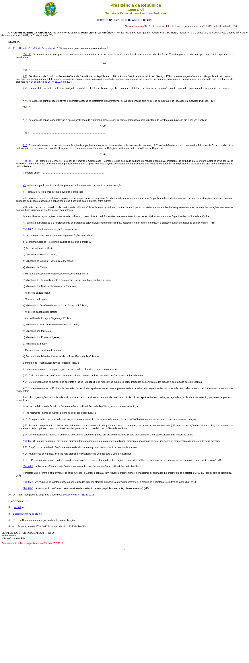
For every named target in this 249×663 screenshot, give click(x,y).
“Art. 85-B (28, 482)
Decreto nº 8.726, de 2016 (80, 494)
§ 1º (25, 76)
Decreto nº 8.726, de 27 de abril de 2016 (40, 48)
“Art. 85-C (28, 488)
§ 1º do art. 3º (20, 501)
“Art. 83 (27, 161)
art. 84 (17, 507)
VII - (25, 198)
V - (24, 185)
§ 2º (25, 88)
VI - (25, 191)
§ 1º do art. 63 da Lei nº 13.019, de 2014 (50, 81)
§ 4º (25, 100)
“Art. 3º (27, 54)
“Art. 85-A (28, 466)
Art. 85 (27, 441)
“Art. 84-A (28, 229)
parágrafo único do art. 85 (28, 513)
